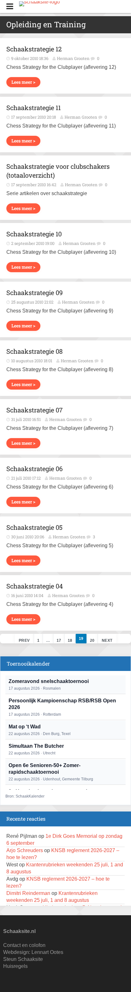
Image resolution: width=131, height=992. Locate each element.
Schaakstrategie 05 (34, 527)
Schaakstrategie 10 (34, 234)
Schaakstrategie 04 (34, 586)
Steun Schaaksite (23, 959)
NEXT (107, 640)
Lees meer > (23, 82)
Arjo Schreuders (24, 850)
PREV (24, 640)
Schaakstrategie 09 (34, 292)
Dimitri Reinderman (28, 893)
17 (59, 640)
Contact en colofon (24, 945)
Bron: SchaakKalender (25, 796)
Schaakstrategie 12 (34, 49)
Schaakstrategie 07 (34, 410)
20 (92, 640)
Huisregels (15, 966)
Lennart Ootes (47, 952)
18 (70, 640)
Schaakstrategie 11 (33, 107)
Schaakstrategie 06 (34, 468)
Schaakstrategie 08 (34, 351)
